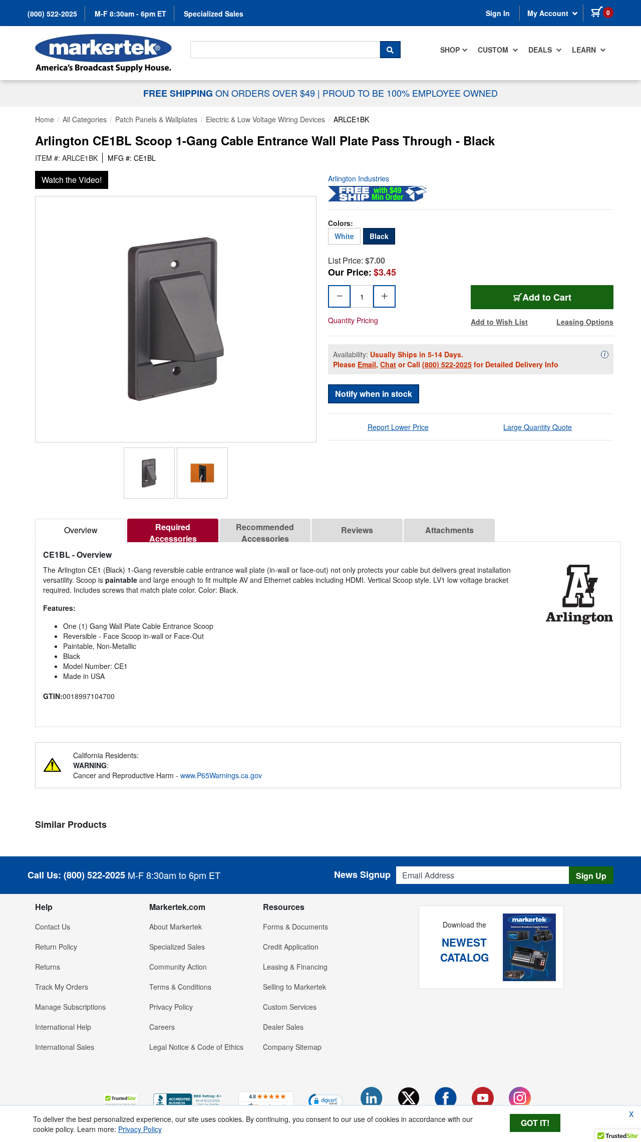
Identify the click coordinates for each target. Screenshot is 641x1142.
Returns (47, 967)
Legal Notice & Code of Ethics (196, 1047)
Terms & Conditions (180, 987)
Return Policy (56, 947)
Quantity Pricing (353, 320)
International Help (63, 1027)
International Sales (64, 1047)
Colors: (340, 223)
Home (44, 119)
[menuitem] (454, 49)
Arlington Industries (358, 178)
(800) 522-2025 (52, 14)
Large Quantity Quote (537, 427)
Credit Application (290, 947)
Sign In (498, 13)
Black (379, 236)
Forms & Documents (295, 927)
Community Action (178, 967)
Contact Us (52, 927)
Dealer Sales (283, 1027)
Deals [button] (541, 50)
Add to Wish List (499, 322)
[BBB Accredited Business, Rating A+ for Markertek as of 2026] (188, 1099)
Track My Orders (61, 987)
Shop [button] (450, 50)
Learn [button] (585, 50)
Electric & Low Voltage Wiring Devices (265, 119)
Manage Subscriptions (70, 1007)
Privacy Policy (171, 1007)
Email (367, 364)
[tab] (80, 530)
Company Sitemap (292, 1047)
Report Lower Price (398, 427)
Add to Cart (556, 297)
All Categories (85, 119)
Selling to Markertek (294, 987)
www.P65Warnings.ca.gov (221, 775)
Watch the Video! (72, 179)
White (344, 236)
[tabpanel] (328, 630)
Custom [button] (494, 50)
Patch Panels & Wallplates (156, 119)
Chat (388, 364)
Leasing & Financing (295, 967)
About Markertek (175, 927)
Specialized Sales (213, 14)
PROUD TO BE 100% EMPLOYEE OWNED (410, 92)
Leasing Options (584, 322)
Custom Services (289, 1007)
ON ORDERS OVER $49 (230, 92)
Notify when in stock (373, 393)
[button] (120, 1100)
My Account (548, 13)
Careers (162, 1027)
